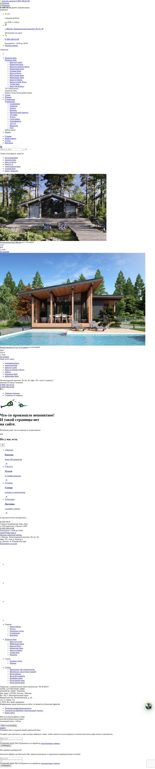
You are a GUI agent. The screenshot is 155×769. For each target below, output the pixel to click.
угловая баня (10, 169)
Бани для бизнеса (17, 86)
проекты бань (10, 160)
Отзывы (8, 136)
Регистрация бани (17, 683)
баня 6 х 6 (9, 164)
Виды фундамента (17, 676)
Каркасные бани (16, 64)
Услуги (13, 117)
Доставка (13, 115)
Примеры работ (16, 678)
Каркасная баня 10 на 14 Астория (14, 347)
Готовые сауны (16, 661)
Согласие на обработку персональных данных (24, 710)
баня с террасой (11, 171)
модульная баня (11, 158)
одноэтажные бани (12, 166)
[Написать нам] (148, 706)
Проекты (13, 655)
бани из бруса (10, 162)
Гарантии (14, 106)
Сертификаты (15, 121)
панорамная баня (12, 363)
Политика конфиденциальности (18, 708)
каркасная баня (11, 365)
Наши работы (10, 138)
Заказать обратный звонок (11, 535)
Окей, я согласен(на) (8, 725)
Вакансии (14, 126)
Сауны (7, 95)
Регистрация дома (17, 680)
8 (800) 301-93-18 (7, 385)
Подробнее (4, 252)
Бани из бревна (16, 80)
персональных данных (50, 743)
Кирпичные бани (17, 69)
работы (8, 372)
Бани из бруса (15, 73)
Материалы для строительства (22, 669)
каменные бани (11, 374)
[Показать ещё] (2, 445)
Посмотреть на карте (8, 544)
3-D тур (13, 123)
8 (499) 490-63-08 (23, 1)
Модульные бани (17, 75)
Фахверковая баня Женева (11, 242)
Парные (8, 97)
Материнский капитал (19, 112)
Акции (8, 132)
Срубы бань (14, 84)
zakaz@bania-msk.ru (8, 533)
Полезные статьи (17, 631)
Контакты (9, 143)
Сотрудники (15, 119)
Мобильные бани (17, 78)
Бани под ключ (16, 62)
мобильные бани (12, 376)
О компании (10, 99)
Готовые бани (15, 71)
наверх (3, 728)
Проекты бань (10, 58)
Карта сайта (10, 713)
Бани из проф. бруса (18, 82)
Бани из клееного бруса (19, 67)
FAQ (12, 128)
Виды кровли (15, 674)
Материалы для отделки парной (23, 672)
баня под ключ (11, 367)
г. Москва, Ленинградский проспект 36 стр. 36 (24, 29)
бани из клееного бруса (14, 370)
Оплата (13, 108)
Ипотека (13, 110)
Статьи (8, 141)
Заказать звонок (9, 1)
